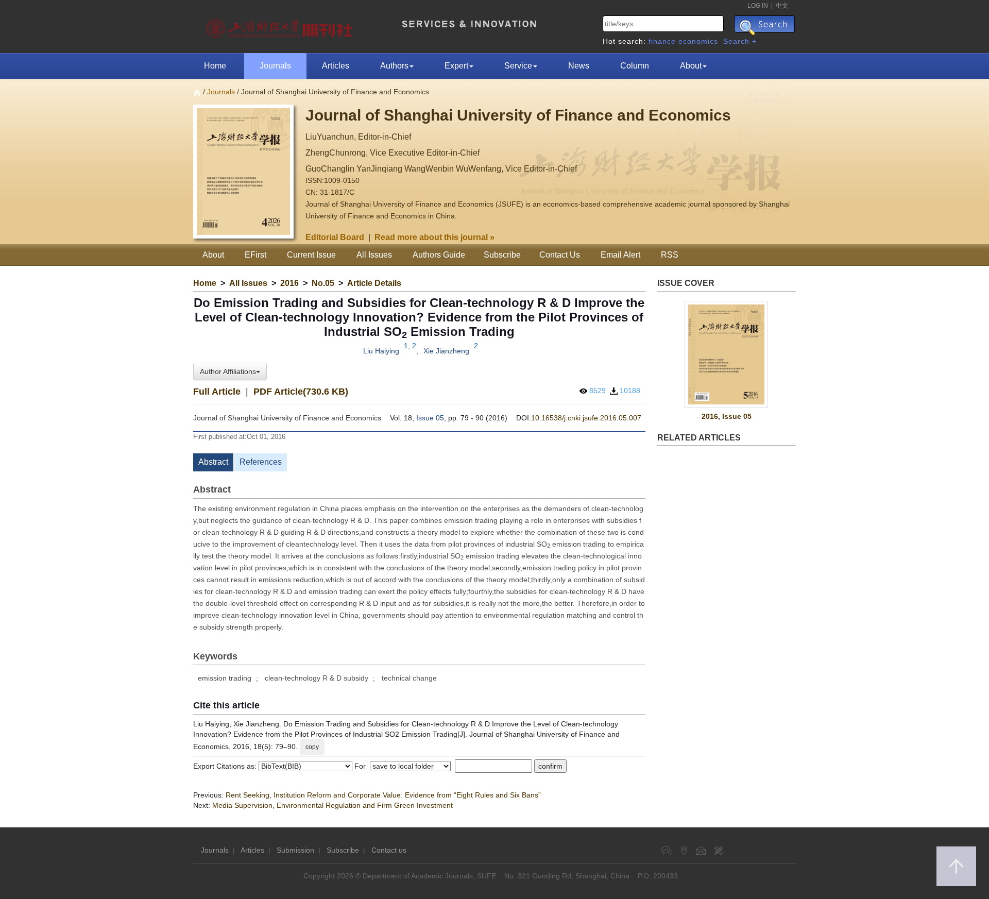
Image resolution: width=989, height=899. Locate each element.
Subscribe (502, 254)
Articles (335, 65)
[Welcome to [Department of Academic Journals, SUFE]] (280, 26)
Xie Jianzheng (446, 351)
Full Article (217, 391)
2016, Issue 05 (727, 416)
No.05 (323, 283)
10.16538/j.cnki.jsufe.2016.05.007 (586, 418)
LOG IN (757, 5)
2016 (289, 283)
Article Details (374, 283)
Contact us (388, 850)
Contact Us (559, 254)
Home (215, 65)
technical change (409, 678)
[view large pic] (726, 354)
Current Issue (311, 254)
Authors (394, 65)
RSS (669, 254)
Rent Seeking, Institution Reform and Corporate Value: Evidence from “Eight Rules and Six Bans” (383, 795)
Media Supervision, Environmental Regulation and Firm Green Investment (332, 805)
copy (312, 747)
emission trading (224, 678)
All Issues (374, 254)
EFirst (255, 254)
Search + (740, 41)
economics (698, 41)
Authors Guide (439, 254)
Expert (456, 65)
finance (662, 41)
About (691, 65)
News (578, 65)
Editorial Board (334, 237)
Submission (295, 850)
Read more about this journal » (434, 237)
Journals (275, 65)
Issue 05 (430, 418)
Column (634, 65)
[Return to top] (956, 866)
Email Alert (620, 254)
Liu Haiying (381, 351)
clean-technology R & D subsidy (316, 678)
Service (518, 65)
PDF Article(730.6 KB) (300, 391)
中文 (782, 5)
